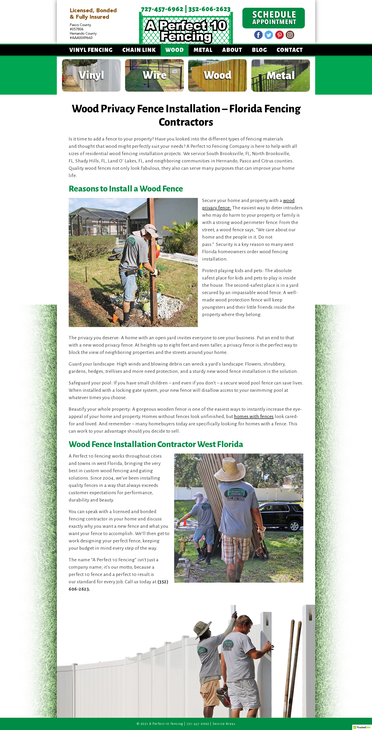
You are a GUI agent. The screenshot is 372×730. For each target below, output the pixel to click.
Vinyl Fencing (91, 50)
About (232, 50)
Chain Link (139, 50)
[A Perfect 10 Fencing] (186, 28)
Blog (259, 50)
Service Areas (224, 723)
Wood (174, 50)
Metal (203, 50)
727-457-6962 (162, 9)
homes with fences (254, 416)
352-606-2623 (210, 9)
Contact (290, 50)
